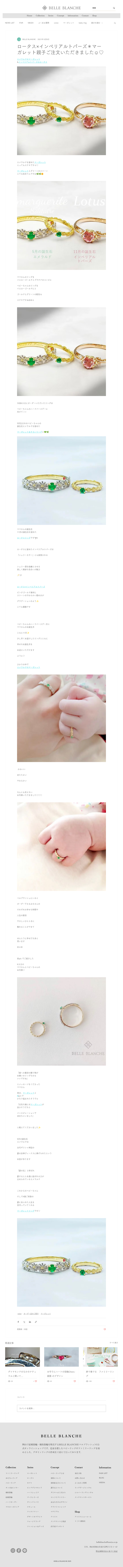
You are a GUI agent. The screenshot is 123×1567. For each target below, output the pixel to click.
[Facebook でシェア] (18, 1322)
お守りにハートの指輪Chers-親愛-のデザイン (61, 1374)
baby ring (82, 23)
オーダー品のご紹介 (31, 1314)
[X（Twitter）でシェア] (24, 1322)
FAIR (21, 23)
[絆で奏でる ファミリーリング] (100, 1357)
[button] (50, 15)
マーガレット (68, 23)
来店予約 (78, 1473)
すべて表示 (114, 1343)
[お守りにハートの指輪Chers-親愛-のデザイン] (61, 1357)
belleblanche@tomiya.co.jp (106, 1542)
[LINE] (24, 1550)
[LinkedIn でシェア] (30, 1322)
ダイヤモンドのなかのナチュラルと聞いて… (22, 1374)
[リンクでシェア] (36, 1322)
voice (56, 23)
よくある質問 (43, 23)
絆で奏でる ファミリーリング (100, 1374)
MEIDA (31, 23)
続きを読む (95, 23)
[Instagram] (13, 1550)
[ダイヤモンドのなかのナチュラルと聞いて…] (22, 1357)
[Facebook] (18, 1550)
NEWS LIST (9, 23)
